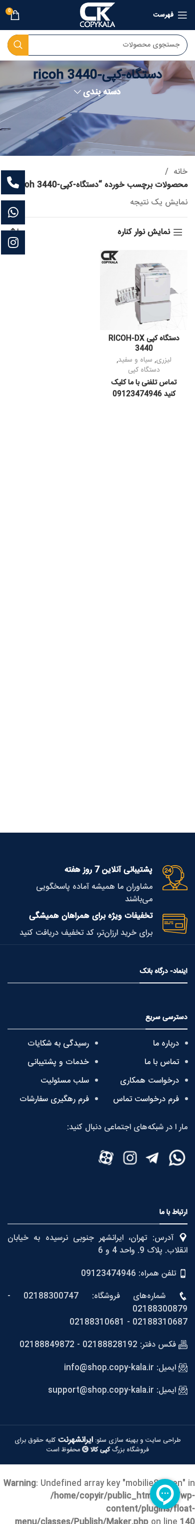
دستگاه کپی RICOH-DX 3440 (144, 344)
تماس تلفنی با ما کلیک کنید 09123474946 (143, 388)
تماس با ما (161, 1062)
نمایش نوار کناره (144, 232)
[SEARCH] (18, 45)
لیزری (164, 360)
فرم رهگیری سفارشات (54, 1099)
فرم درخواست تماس (146, 1099)
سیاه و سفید (135, 360)
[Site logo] (97, 15)
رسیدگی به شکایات (58, 1044)
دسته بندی (102, 92)
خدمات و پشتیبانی (58, 1062)
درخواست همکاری (149, 1081)
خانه (179, 172)
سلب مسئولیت (64, 1081)
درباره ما (166, 1044)
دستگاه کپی (144, 370)
